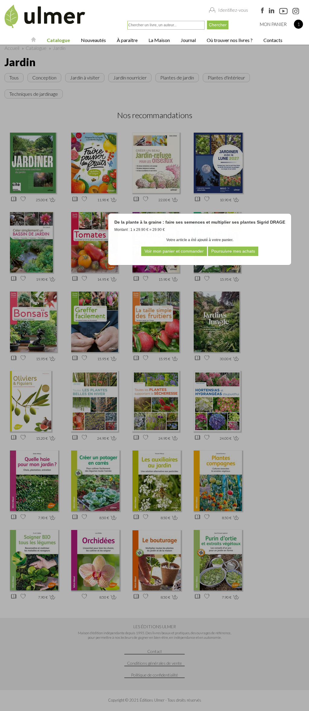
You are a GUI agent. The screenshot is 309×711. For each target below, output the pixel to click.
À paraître (127, 40)
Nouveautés (93, 40)
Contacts (272, 40)
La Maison (159, 40)
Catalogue (58, 40)
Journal (188, 40)
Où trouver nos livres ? (229, 40)
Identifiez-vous (233, 10)
